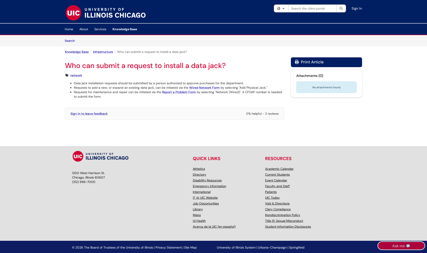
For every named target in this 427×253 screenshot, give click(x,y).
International (202, 192)
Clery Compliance (278, 209)
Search (71, 40)
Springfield (296, 247)
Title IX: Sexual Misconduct (284, 221)
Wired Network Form (204, 88)
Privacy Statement (168, 247)
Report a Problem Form (179, 92)
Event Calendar (276, 180)
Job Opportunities (206, 203)
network (76, 75)
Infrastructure (103, 52)
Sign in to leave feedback (89, 114)
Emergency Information (209, 186)
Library (198, 209)
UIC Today (272, 198)
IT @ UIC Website (205, 198)
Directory (199, 175)
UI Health (199, 221)
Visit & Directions (277, 203)
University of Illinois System (236, 247)
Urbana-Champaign (272, 247)
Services (100, 29)
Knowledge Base (125, 29)
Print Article (312, 62)
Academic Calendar (279, 169)
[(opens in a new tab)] (105, 12)
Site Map (190, 247)
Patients (271, 192)
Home (69, 29)
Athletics (199, 169)
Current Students (277, 175)
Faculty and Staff (277, 186)
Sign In (357, 8)
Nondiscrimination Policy (282, 215)
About (83, 29)
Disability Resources (207, 180)
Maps (197, 215)
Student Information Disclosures (288, 227)
